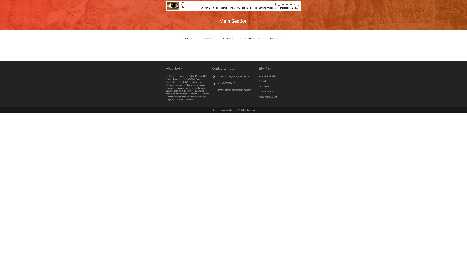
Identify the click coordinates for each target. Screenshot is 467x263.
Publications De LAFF (290, 8)
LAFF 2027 (188, 38)
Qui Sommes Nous (209, 8)
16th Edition (208, 38)
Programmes (228, 38)
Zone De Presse (249, 8)
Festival (223, 8)
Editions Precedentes (269, 8)
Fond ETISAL (234, 8)
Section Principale (252, 38)
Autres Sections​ (276, 38)
